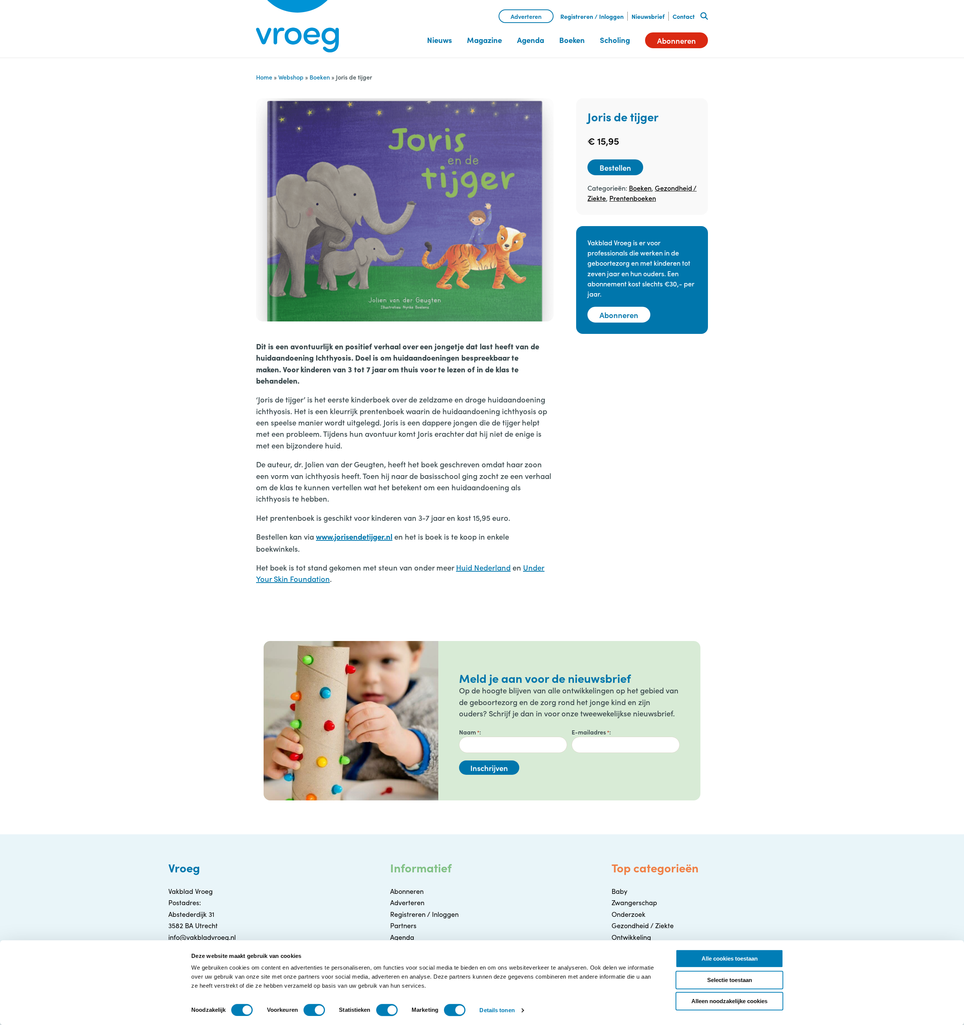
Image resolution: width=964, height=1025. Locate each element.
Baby (619, 891)
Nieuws (439, 40)
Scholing (615, 40)
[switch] (314, 1010)
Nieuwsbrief (648, 16)
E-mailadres (590, 732)
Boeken (572, 40)
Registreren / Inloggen (592, 16)
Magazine (484, 40)
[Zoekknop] (704, 16)
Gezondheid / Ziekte (643, 925)
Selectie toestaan (729, 980)
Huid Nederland (483, 567)
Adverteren (526, 16)
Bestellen (615, 167)
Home (264, 77)
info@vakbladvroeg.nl (202, 937)
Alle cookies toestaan (730, 958)
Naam (469, 732)
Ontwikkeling (631, 937)
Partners (403, 925)
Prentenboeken (632, 198)
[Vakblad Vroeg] (297, 26)
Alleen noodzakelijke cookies (729, 1001)
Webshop (291, 77)
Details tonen (496, 1010)
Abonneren (676, 40)
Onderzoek (628, 914)
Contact (684, 16)
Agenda (530, 40)
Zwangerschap (634, 902)
